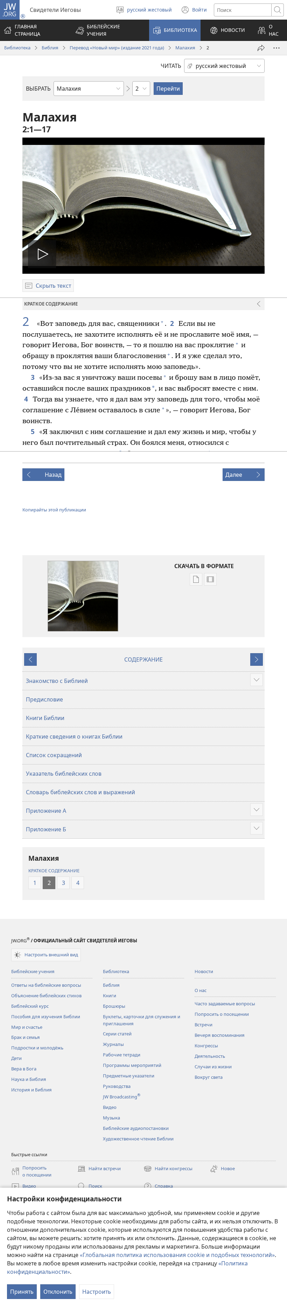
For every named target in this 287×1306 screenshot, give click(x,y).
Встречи (203, 1024)
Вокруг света (209, 1077)
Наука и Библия (28, 1079)
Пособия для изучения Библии (45, 1016)
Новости (204, 971)
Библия (50, 47)
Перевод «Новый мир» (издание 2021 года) (117, 47)
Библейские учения (33, 971)
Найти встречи (99, 1169)
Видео (110, 1107)
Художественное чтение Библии (138, 1139)
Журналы (113, 1044)
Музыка (111, 1118)
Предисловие (44, 699)
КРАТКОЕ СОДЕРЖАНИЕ (53, 870)
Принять (22, 1291)
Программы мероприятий (132, 1065)
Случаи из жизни (213, 1066)
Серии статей (117, 1034)
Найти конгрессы (168, 1169)
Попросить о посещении (222, 1014)
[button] (108, 30)
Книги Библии (45, 718)
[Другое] (276, 48)
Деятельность (210, 1056)
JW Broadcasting (121, 1097)
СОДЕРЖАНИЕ (143, 659)
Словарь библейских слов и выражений (80, 792)
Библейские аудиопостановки (136, 1128)
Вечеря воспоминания (220, 1035)
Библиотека (17, 47)
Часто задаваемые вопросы (225, 1003)
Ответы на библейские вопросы (46, 985)
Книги (109, 995)
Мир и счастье (26, 1027)
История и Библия (31, 1090)
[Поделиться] (261, 48)
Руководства (117, 1086)
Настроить (96, 1291)
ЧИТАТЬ (171, 66)
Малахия (185, 47)
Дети (16, 1058)
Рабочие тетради (121, 1055)
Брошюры (114, 1006)
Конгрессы (206, 1045)
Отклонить (57, 1291)
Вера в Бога (23, 1069)
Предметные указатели (128, 1076)
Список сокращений (54, 755)
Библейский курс (30, 1006)
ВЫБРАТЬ (38, 88)
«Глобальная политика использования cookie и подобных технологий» (177, 1255)
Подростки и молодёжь (37, 1048)
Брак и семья (25, 1037)
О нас (200, 990)
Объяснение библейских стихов (46, 995)
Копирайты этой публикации (54, 510)
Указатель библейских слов (64, 773)
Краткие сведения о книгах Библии (74, 736)
